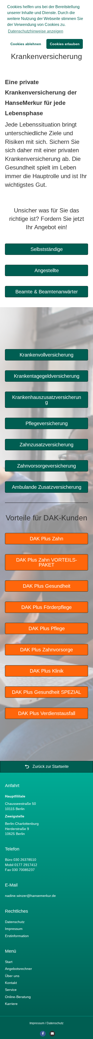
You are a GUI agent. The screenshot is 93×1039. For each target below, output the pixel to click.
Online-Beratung (18, 997)
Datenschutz (15, 922)
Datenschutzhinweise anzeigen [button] (35, 31)
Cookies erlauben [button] (65, 44)
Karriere (11, 1004)
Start (8, 962)
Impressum (14, 929)
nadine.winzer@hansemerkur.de (30, 896)
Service (11, 990)
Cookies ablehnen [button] (25, 44)
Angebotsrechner (18, 969)
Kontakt (11, 983)
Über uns (12, 976)
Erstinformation (17, 936)
